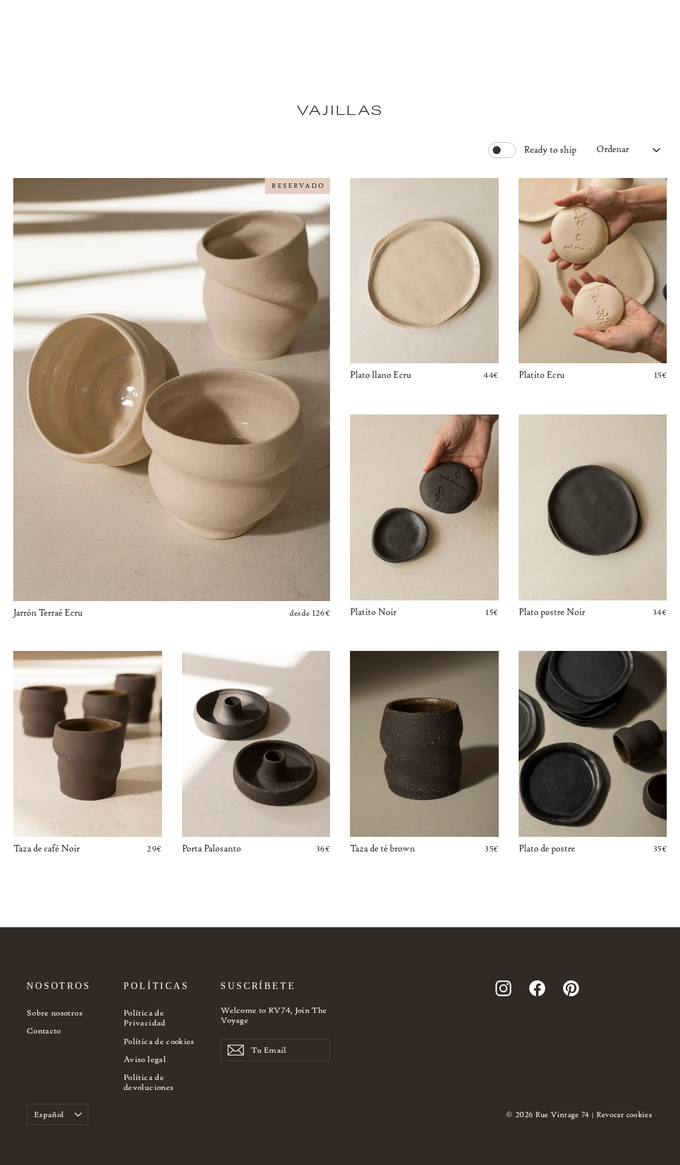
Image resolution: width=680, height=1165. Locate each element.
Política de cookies (159, 1041)
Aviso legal (145, 1059)
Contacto (44, 1030)
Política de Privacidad (145, 1018)
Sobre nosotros (54, 1013)
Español (49, 1114)
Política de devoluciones (148, 1082)
